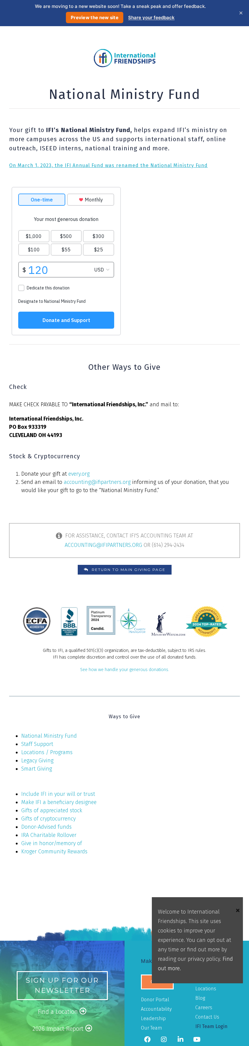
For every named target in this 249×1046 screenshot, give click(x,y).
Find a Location (59, 1011)
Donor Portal (155, 999)
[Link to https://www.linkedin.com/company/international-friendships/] (180, 1039)
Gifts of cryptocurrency (48, 818)
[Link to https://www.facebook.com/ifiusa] (147, 1039)
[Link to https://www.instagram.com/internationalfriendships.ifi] (163, 1039)
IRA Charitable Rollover (49, 835)
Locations (205, 989)
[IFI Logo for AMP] (124, 51)
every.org (79, 474)
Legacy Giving (37, 760)
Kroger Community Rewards (54, 851)
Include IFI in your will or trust (58, 794)
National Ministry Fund (49, 736)
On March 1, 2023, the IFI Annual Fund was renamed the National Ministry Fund (108, 165)
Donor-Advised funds (46, 827)
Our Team (151, 1028)
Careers (203, 1007)
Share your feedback (151, 17)
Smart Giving (36, 768)
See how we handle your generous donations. (124, 669)
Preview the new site (94, 17)
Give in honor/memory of (51, 843)
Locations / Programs (47, 752)
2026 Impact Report (58, 1028)
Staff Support (37, 744)
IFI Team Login (211, 1026)
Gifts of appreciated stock (51, 810)
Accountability (156, 1009)
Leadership (153, 1018)
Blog (200, 998)
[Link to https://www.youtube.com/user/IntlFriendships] (196, 1039)
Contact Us (207, 1017)
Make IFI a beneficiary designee (59, 802)
